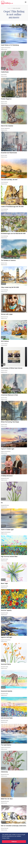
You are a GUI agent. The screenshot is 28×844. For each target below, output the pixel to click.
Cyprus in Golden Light (7, 449)
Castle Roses (5, 72)
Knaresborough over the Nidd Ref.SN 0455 (13, 233)
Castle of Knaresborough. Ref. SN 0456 (12, 206)
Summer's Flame (6, 664)
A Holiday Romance (7, 476)
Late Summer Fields (7, 718)
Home (9, 8)
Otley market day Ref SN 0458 (10, 287)
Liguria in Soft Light (6, 637)
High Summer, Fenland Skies (9, 556)
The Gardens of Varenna (8, 260)
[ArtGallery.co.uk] (11, 2)
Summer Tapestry (6, 610)
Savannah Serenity (6, 691)
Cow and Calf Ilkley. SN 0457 (9, 179)
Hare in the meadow (7, 126)
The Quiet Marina (6, 745)
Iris (2, 503)
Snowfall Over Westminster (9, 153)
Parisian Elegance (6, 99)
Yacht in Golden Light (7, 529)
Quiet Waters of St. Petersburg (10, 45)
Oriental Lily (4, 772)
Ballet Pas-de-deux (7, 799)
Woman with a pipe (7, 314)
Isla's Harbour (5, 341)
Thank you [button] (14, 841)
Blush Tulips (4, 583)
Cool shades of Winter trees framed (11, 368)
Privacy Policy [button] (6, 838)
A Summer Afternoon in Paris (9, 395)
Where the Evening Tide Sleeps (10, 422)
